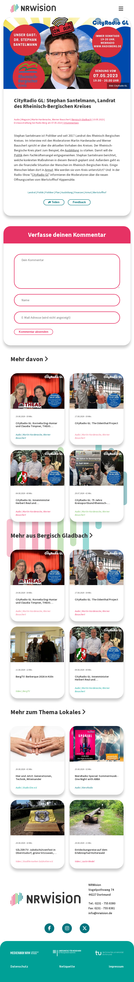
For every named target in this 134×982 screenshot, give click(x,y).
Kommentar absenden (33, 331)
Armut (49, 170)
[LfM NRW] (67, 953)
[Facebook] (49, 928)
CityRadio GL (40, 175)
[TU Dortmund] (109, 953)
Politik (18, 155)
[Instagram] (67, 928)
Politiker (49, 192)
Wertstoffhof (99, 192)
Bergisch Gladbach (81, 119)
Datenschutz (19, 966)
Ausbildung (72, 150)
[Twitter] (84, 928)
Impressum (116, 966)
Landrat (32, 192)
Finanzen (79, 192)
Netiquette (67, 966)
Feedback (79, 202)
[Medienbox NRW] (24, 953)
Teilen (55, 202)
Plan (57, 192)
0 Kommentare (71, 123)
